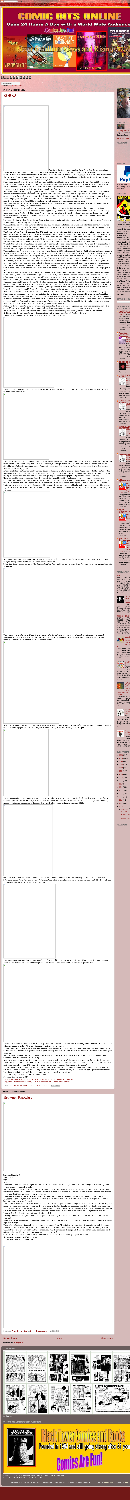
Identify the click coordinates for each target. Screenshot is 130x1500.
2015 (121, 790)
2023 (121, 765)
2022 (121, 768)
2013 (121, 797)
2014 (121, 794)
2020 (121, 774)
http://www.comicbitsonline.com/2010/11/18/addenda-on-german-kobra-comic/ (36, 1082)
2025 (121, 758)
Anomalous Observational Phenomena (124, 334)
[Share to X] (55, 1086)
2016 (121, 787)
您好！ (119, 575)
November (125, 819)
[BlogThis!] (53, 1086)
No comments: (42, 1086)
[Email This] (52, 1086)
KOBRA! (10, 95)
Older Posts (107, 1338)
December (125, 809)
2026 (121, 755)
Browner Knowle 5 (17, 1097)
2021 (121, 771)
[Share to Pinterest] (59, 1086)
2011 (121, 803)
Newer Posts (10, 1338)
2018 (121, 781)
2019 (121, 778)
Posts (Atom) (19, 1343)
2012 (121, 800)
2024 (121, 762)
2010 (121, 806)
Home (59, 1338)
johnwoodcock (108, 1483)
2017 (121, 784)
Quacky (122, 314)
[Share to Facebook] (57, 1086)
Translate (18, 86)
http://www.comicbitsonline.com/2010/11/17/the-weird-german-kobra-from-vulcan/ (38, 1079)
